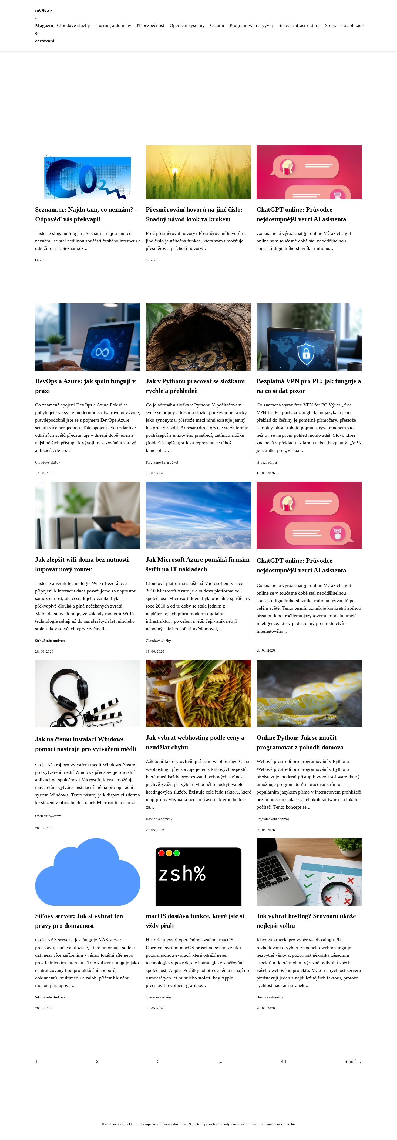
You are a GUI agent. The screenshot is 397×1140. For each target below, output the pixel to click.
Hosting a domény (113, 25)
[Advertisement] (198, 91)
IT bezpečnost (150, 25)
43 (283, 1061)
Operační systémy (187, 25)
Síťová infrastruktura (298, 25)
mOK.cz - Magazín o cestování (44, 26)
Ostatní (217, 25)
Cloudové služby (73, 25)
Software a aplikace (344, 25)
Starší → (353, 1061)
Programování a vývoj (251, 25)
